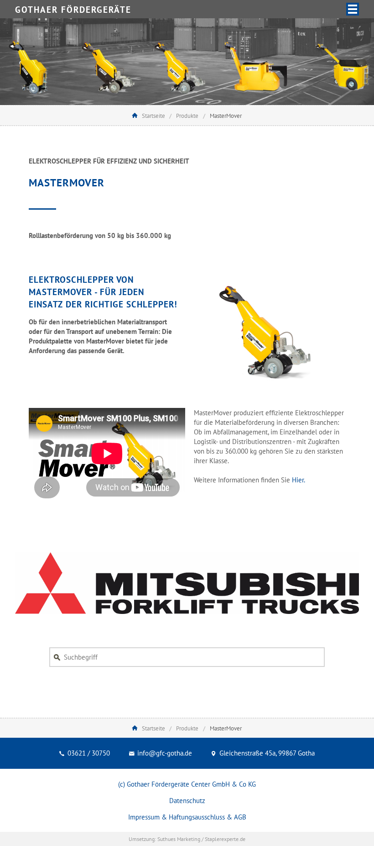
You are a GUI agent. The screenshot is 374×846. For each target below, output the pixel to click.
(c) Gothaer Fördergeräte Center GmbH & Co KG (187, 784)
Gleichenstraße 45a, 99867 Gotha (266, 753)
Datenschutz (187, 800)
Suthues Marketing (178, 838)
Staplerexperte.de (225, 838)
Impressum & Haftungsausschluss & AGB (187, 817)
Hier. (298, 480)
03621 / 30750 (88, 753)
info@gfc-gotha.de (163, 753)
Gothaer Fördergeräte (73, 9)
